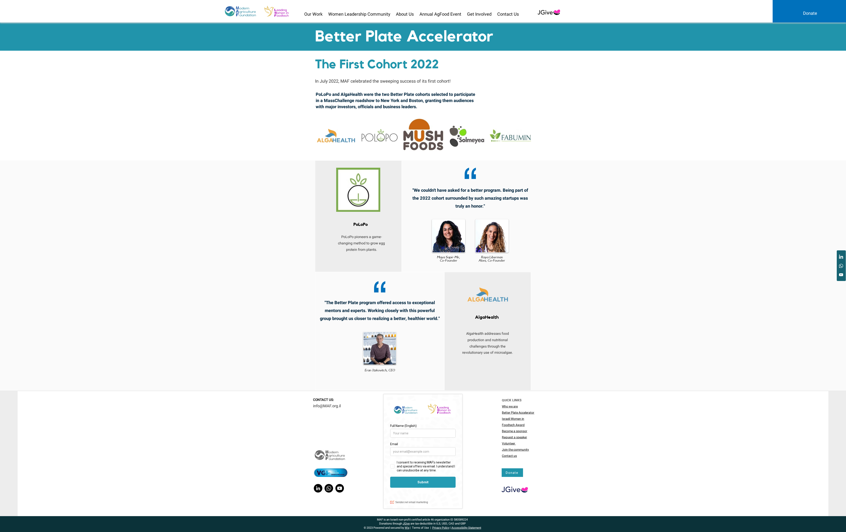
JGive (406, 523)
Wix (407, 528)
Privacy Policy (440, 528)
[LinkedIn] (841, 257)
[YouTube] (841, 274)
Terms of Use (420, 528)
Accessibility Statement (466, 528)
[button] (314, 12)
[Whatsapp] (841, 265)
